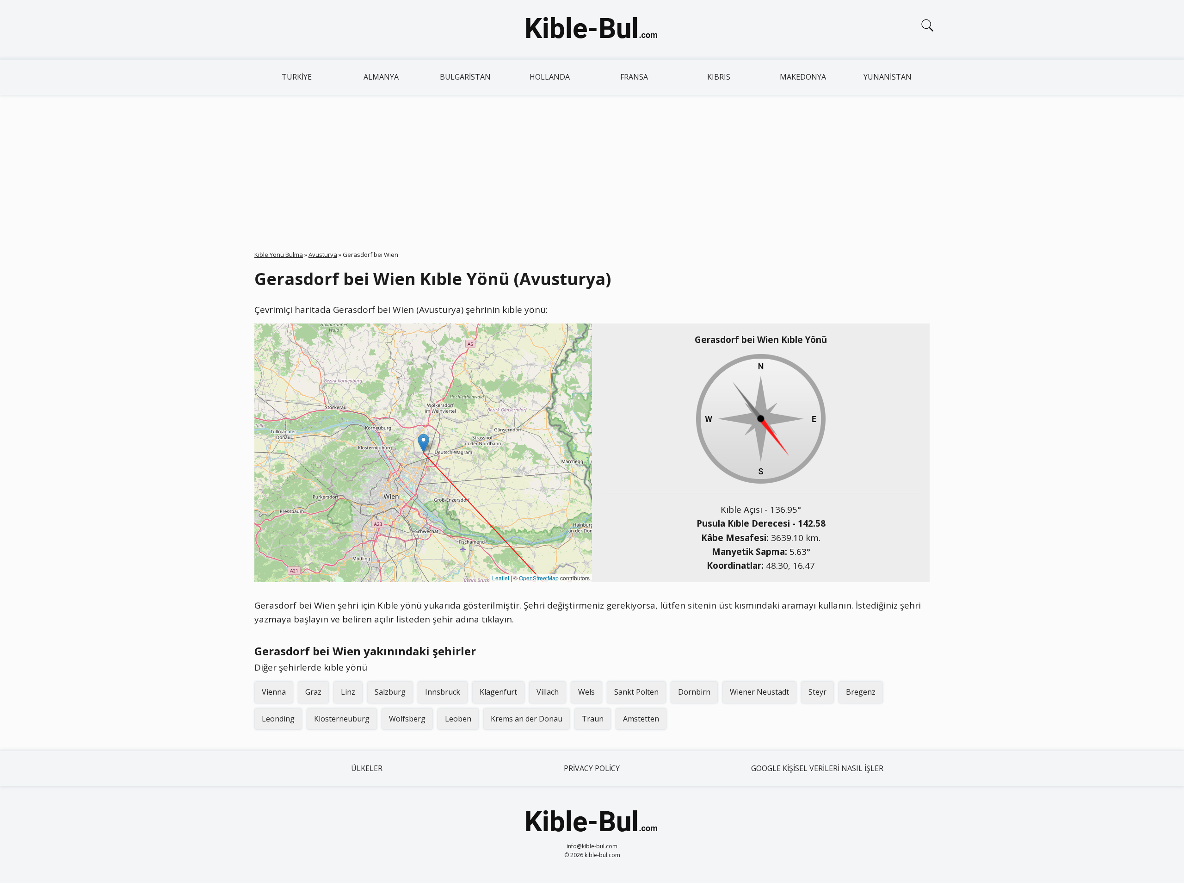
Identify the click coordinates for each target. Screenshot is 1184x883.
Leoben (458, 719)
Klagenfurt (498, 692)
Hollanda (550, 77)
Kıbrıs (718, 77)
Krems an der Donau (526, 719)
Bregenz (861, 692)
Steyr (817, 692)
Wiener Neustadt (759, 692)
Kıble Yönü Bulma (278, 254)
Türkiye (297, 77)
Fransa (634, 77)
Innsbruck (442, 692)
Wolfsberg (407, 719)
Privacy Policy (592, 768)
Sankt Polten (636, 692)
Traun (593, 719)
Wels (586, 692)
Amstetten (641, 719)
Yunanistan (887, 77)
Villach (547, 692)
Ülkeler (366, 768)
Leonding (278, 719)
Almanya (381, 77)
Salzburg (390, 692)
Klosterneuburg (342, 719)
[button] (423, 443)
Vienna (274, 692)
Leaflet (500, 578)
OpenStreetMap (539, 578)
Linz (348, 692)
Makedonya (803, 77)
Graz (313, 692)
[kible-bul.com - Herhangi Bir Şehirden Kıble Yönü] (592, 29)
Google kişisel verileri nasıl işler (817, 768)
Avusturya (322, 254)
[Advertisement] (592, 164)
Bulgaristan (465, 77)
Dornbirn (694, 692)
